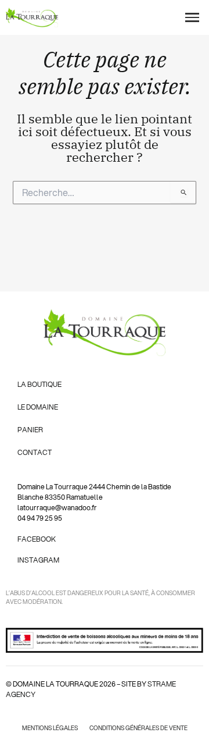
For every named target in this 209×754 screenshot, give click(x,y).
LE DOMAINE (37, 407)
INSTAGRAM (38, 560)
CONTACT (34, 452)
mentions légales (50, 728)
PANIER (30, 430)
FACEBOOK (36, 539)
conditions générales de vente (138, 728)
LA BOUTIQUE (39, 384)
